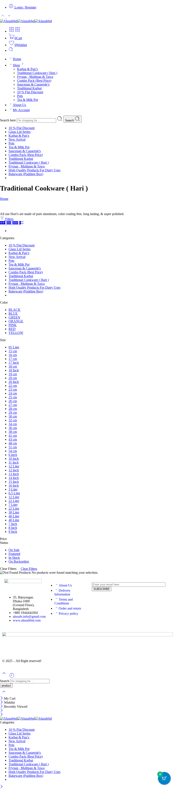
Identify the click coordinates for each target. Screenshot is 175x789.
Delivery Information (62, 592)
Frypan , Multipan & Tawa (35, 77)
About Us (19, 105)
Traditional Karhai (29, 88)
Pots (20, 96)
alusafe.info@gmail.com (29, 616)
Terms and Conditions (63, 601)
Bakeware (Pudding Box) (26, 174)
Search (70, 120)
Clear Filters (29, 569)
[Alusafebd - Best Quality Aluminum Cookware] (26, 21)
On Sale (14, 550)
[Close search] (4, 694)
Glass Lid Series (20, 132)
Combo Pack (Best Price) (34, 80)
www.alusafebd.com (27, 620)
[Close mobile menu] (1, 714)
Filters (8, 219)
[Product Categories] (12, 31)
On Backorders (19, 561)
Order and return (70, 608)
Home (17, 59)
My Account (21, 110)
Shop (16, 65)
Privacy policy (68, 613)
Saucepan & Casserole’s (33, 84)
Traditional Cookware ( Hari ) (37, 73)
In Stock (14, 557)
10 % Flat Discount (30, 92)
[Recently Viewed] (12, 677)
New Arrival (17, 139)
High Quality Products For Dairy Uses (34, 170)
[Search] (11, 50)
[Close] (2, 698)
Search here (8, 120)
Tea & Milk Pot (27, 100)
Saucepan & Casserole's (25, 151)
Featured (14, 554)
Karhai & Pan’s (27, 69)
